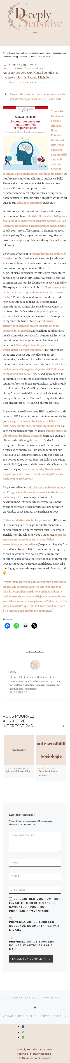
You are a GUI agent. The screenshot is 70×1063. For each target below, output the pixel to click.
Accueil (6, 52)
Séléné (11, 82)
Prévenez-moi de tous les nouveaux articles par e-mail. (31, 945)
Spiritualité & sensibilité (18, 771)
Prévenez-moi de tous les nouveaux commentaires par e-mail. (34, 926)
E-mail (17, 876)
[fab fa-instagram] (23, 1032)
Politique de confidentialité (35, 1058)
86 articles (18, 692)
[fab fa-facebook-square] (23, 1026)
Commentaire (23, 835)
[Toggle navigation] (35, 33)
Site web (18, 889)
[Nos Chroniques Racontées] (23, 1037)
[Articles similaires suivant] (63, 726)
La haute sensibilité (29, 52)
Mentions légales (40, 1053)
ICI (57, 402)
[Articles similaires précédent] (55, 726)
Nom (15, 862)
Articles (15, 52)
